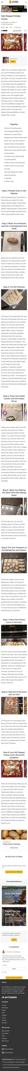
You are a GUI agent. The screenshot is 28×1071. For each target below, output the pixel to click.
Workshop (5, 1008)
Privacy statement (8, 1062)
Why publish (5, 1031)
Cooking (13, 22)
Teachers (4, 1023)
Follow (13, 61)
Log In (14, 940)
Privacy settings (20, 1062)
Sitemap (4, 1038)
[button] (2, 2)
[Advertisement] (14, 8)
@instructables (8, 1049)
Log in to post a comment (14, 978)
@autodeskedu (8, 1053)
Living (4, 1018)
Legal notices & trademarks (11, 1067)
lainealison (9, 952)
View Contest (14, 848)
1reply (5, 972)
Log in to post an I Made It (14, 872)
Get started (5, 1033)
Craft (3, 1013)
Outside (4, 1020)
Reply (14, 969)
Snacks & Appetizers (7, 24)
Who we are (5, 1041)
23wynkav (6, 22)
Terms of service (21, 1059)
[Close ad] (25, 7)
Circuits (4, 1005)
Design (4, 1010)
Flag (5, 965)
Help (3, 1036)
